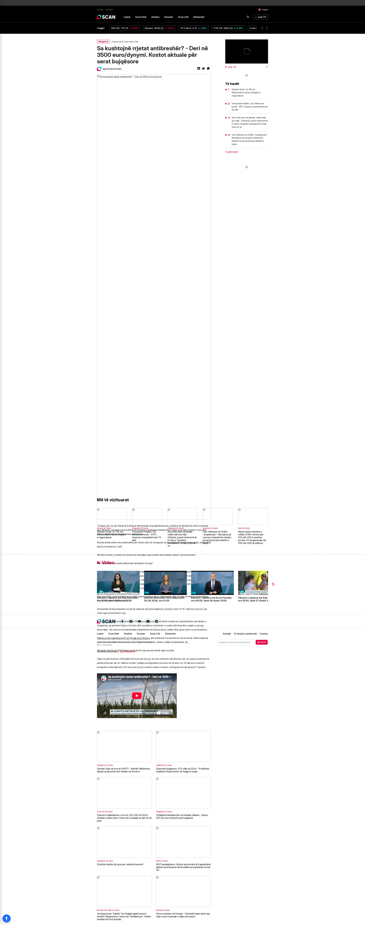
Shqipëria (103, 41)
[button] (262, 28)
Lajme (127, 17)
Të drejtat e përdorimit (245, 633)
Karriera (100, 10)
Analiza (155, 17)
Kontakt (109, 10)
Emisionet (198, 17)
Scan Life (183, 17)
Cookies (264, 633)
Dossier (168, 17)
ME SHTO (261, 642)
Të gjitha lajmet (231, 152)
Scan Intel (140, 17)
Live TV (262, 17)
